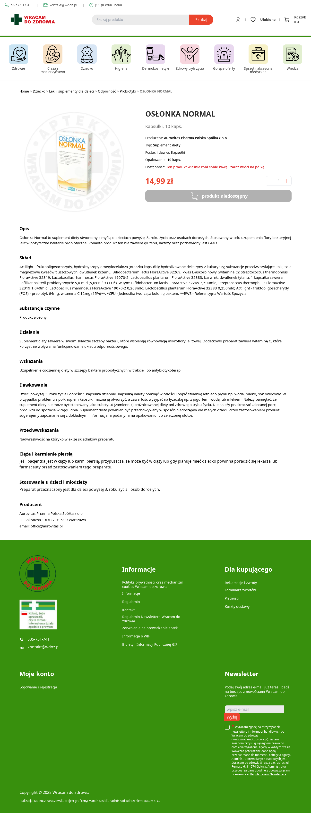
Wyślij (232, 717)
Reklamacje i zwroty (241, 582)
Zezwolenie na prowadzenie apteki (150, 628)
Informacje (131, 593)
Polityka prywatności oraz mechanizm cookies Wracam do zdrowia (152, 584)
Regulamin (131, 601)
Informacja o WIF (136, 636)
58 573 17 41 (21, 5)
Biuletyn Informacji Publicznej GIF (149, 644)
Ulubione (268, 19)
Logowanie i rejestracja (38, 687)
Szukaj (201, 19)
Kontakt (128, 610)
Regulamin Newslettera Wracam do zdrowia (151, 618)
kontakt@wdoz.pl (63, 5)
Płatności (232, 598)
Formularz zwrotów (240, 590)
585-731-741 (38, 639)
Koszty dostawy (237, 606)
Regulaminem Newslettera (268, 774)
